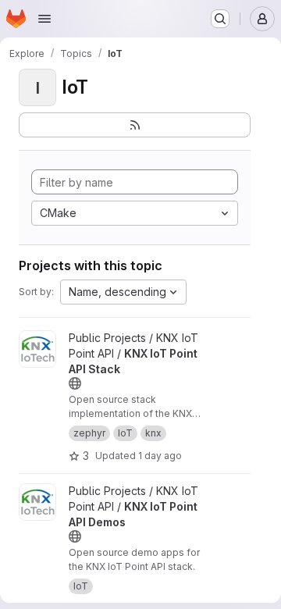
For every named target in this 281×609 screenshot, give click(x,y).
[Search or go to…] (220, 18)
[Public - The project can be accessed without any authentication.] (75, 383)
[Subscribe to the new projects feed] (135, 124)
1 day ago (160, 455)
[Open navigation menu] (44, 18)
